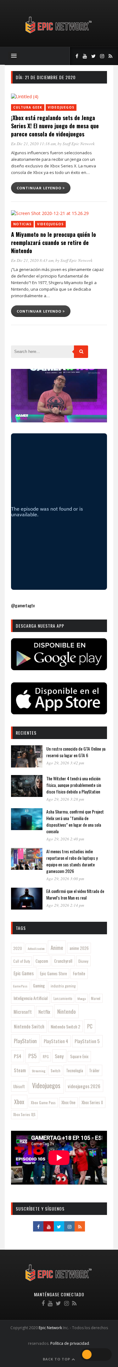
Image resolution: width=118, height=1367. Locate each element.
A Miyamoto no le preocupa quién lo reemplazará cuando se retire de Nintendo (53, 242)
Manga (81, 998)
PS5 (32, 1056)
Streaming (38, 1070)
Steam (20, 1070)
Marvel (95, 998)
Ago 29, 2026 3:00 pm (65, 878)
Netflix (44, 1011)
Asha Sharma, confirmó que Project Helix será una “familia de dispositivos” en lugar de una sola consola (75, 821)
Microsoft (23, 1011)
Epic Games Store (53, 974)
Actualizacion (36, 948)
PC (90, 1026)
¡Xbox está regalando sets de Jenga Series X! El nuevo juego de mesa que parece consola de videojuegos (55, 126)
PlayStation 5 (87, 1041)
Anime (57, 947)
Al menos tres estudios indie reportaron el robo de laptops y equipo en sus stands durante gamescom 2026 (72, 861)
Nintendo (66, 1011)
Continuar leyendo (40, 188)
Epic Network (50, 1327)
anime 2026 (79, 948)
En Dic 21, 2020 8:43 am (32, 260)
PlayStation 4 (56, 1041)
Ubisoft (19, 1086)
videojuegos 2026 (84, 1086)
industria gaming (63, 985)
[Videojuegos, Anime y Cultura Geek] (59, 34)
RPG (46, 1056)
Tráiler (94, 1070)
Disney (83, 961)
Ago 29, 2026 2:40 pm (65, 839)
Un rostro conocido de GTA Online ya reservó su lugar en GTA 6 (75, 751)
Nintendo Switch (29, 1026)
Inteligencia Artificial (31, 998)
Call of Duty (21, 961)
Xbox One (68, 1102)
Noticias (22, 224)
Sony (59, 1056)
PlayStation (25, 1041)
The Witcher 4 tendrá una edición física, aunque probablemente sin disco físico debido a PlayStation (73, 785)
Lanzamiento (62, 998)
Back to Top (57, 1359)
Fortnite (79, 973)
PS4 (17, 1056)
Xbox (19, 1102)
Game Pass (20, 985)
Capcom (42, 961)
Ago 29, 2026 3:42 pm (65, 763)
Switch (55, 1070)
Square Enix (79, 1056)
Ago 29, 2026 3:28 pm (65, 799)
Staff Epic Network (79, 143)
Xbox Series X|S (24, 1114)
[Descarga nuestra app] (59, 668)
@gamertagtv (23, 605)
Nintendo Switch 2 (65, 1026)
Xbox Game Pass (43, 1102)
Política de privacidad (69, 1343)
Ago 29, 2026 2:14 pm (65, 905)
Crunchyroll (63, 961)
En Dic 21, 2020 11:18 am (33, 143)
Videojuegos (61, 107)
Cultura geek (27, 107)
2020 (17, 948)
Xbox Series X (92, 1102)
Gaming (39, 985)
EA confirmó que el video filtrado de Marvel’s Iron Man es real (75, 894)
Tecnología (74, 1070)
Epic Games (24, 973)
